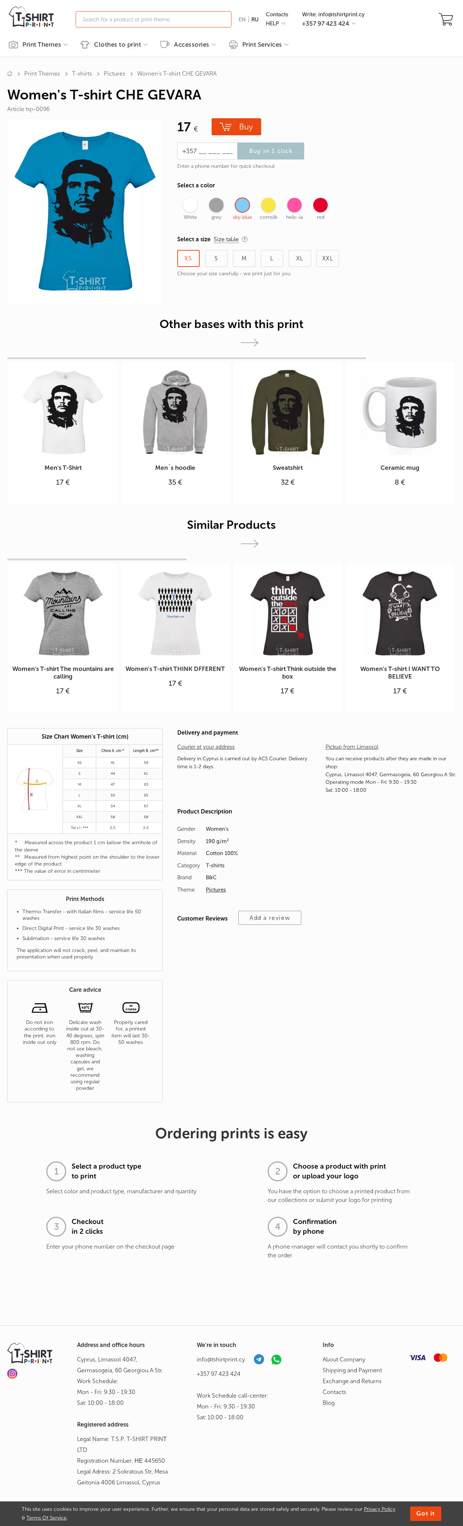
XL (299, 258)
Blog (329, 1402)
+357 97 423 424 (219, 1373)
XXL (328, 258)
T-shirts (82, 73)
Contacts (277, 14)
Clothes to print (117, 44)
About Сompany (344, 1359)
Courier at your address (206, 747)
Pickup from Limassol (352, 747)
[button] (250, 343)
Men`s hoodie (175, 467)
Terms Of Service (46, 1518)
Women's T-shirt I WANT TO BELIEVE (400, 672)
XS (188, 258)
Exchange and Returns (352, 1381)
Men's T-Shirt (63, 467)
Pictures (114, 73)
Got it (425, 1513)
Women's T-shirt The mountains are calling (63, 672)
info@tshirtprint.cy (221, 1359)
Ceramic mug (400, 467)
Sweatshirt (288, 467)
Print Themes (41, 44)
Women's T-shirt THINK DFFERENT (175, 668)
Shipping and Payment (352, 1370)
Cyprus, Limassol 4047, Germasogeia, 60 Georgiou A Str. (120, 1365)
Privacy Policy (379, 1509)
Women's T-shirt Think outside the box (287, 672)
